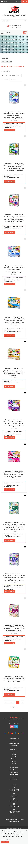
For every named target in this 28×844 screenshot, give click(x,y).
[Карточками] (2, 75)
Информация (14, 749)
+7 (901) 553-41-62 (14, 801)
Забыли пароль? (14, 779)
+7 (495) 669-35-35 (15, 25)
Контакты (14, 761)
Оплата (14, 754)
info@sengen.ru (14, 796)
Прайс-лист (14, 763)
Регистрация (18, 1)
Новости (14, 752)
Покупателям (14, 767)
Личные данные (14, 774)
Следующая (14, 707)
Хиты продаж (14, 745)
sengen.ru (14, 717)
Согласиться (5, 842)
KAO (3, 61)
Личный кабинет (14, 769)
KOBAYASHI (9, 61)
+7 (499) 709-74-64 (15, 27)
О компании (14, 758)
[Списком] (6, 75)
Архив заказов (14, 772)
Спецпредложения (14, 743)
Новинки (14, 741)
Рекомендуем (14, 738)
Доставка (14, 756)
